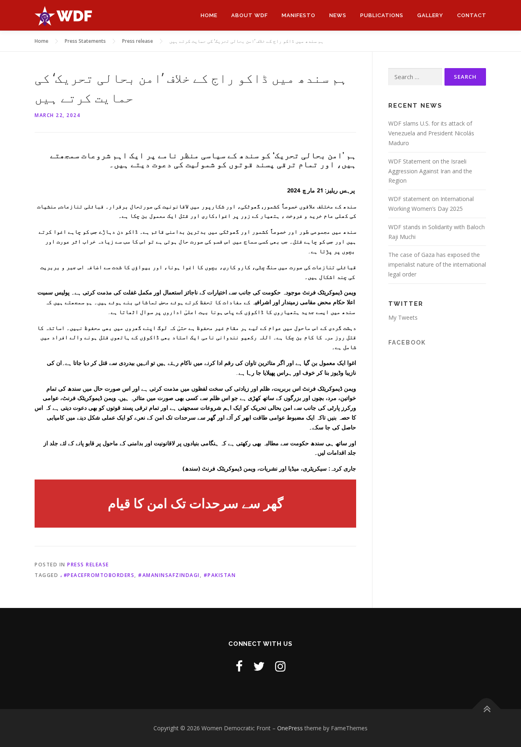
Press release (88, 564)
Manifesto (298, 15)
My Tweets (403, 317)
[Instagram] (280, 666)
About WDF (249, 15)
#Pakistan (220, 575)
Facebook (407, 342)
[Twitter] (259, 666)
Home (209, 15)
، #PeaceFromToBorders (97, 575)
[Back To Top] (486, 708)
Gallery (430, 15)
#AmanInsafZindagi (169, 575)
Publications (381, 15)
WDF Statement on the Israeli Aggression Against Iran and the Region (430, 171)
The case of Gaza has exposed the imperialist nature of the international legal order (437, 264)
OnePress (290, 728)
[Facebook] (239, 666)
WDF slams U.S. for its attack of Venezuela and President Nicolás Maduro (431, 133)
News (337, 15)
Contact (471, 15)
